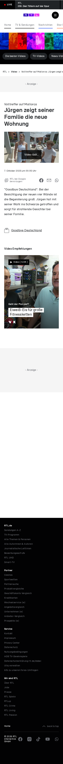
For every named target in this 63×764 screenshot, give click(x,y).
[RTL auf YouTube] (48, 739)
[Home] (31, 15)
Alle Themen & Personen (17, 539)
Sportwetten (11, 580)
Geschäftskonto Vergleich (18, 593)
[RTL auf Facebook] (20, 739)
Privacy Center (12, 643)
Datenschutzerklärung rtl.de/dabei (22, 661)
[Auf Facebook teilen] (41, 180)
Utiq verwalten (12, 666)
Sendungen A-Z (12, 530)
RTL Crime (9, 706)
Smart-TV (9, 562)
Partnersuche (11, 584)
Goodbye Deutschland (26, 230)
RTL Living (9, 710)
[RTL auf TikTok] (38, 739)
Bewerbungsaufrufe (14, 553)
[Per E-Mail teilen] (49, 180)
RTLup (7, 701)
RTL (5, 72)
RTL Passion (10, 715)
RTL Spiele (10, 697)
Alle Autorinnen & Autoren (18, 544)
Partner (8, 570)
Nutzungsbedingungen (16, 652)
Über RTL (9, 683)
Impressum (10, 638)
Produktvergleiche (14, 589)
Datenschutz (11, 647)
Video (14, 72)
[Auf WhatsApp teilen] (57, 180)
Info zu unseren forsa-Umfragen (21, 670)
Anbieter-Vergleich (14, 616)
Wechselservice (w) (14, 602)
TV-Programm (11, 535)
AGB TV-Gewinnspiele (15, 656)
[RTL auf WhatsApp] (57, 739)
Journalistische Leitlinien (17, 548)
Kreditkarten (11, 598)
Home (7, 726)
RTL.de (8, 526)
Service (8, 629)
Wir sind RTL (11, 678)
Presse (7, 692)
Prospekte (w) (11, 621)
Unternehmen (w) (13, 612)
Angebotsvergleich (14, 607)
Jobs (6, 687)
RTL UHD (9, 558)
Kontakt (8, 633)
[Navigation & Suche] (55, 15)
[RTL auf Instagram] (29, 739)
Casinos (8, 575)
